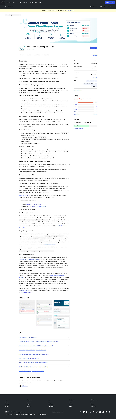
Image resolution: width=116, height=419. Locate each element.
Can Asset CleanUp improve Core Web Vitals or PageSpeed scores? (36, 345)
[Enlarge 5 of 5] (68, 316)
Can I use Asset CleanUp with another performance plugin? (33, 366)
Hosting (7, 404)
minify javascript (87, 83)
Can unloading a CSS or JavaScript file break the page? (32, 350)
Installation (37, 55)
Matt (92, 402)
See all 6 (95, 77)
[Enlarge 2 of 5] (50, 302)
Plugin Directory (8, 6)
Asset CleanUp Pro (23, 195)
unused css (94, 86)
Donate (71, 404)
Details (22, 55)
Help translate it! (70, 10)
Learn (49, 399)
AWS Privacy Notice (27, 292)
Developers (50, 404)
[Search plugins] (19, 15)
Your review (76, 114)
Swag (71, 406)
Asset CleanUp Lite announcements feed (29, 259)
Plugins (28, 404)
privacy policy (24, 290)
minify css (94, 80)
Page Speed (93, 83)
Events (70, 402)
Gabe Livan (31, 49)
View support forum (78, 128)
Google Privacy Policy (50, 244)
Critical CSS (89, 80)
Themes (28, 402)
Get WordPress (109, 2)
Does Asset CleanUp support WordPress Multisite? (31, 371)
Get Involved (72, 399)
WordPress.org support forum (39, 206)
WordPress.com (94, 399)
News (6, 402)
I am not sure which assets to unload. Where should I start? (34, 354)
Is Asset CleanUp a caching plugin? (27, 337)
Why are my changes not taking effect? (29, 358)
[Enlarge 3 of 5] (50, 317)
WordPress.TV (51, 406)
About (6, 399)
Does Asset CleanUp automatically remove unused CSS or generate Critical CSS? (39, 341)
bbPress (92, 404)
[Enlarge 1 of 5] (33, 302)
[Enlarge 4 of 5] (68, 302)
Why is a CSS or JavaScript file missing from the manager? (33, 362)
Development (46, 55)
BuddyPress (93, 406)
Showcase (29, 399)
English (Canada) (21, 412)
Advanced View (77, 90)
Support (95, 55)
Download (93, 48)
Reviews (29, 55)
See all (95, 114)
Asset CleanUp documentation (33, 204)
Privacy (7, 406)
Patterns (28, 406)
